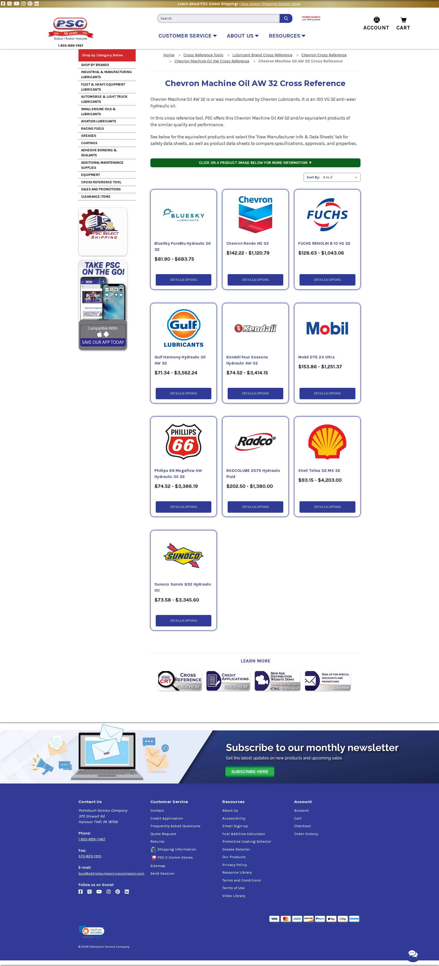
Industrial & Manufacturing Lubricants (106, 74)
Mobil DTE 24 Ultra (316, 357)
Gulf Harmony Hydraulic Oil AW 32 (180, 360)
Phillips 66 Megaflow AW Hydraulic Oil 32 (178, 473)
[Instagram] (24, 4)
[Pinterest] (31, 4)
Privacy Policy (234, 864)
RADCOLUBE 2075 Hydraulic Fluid (253, 473)
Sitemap (157, 865)
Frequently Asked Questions (175, 826)
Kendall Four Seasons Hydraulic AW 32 (247, 360)
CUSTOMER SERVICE (186, 35)
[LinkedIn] (37, 4)
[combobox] (218, 18)
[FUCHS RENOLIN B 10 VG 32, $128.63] (327, 215)
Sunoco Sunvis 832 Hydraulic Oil (182, 587)
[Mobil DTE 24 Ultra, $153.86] (327, 328)
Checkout (302, 826)
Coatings (89, 143)
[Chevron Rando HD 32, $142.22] (255, 215)
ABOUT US (241, 35)
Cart (298, 818)
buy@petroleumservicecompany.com (111, 873)
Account (301, 810)
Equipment (90, 175)
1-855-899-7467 (92, 839)
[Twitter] (10, 4)
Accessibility (233, 818)
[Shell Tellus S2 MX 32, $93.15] (327, 442)
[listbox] (341, 177)
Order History (306, 833)
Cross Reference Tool (101, 182)
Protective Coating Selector (246, 841)
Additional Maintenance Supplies (102, 165)
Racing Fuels (92, 128)
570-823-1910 (90, 856)
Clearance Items (95, 196)
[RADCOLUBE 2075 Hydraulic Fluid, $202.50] (255, 442)
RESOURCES (285, 35)
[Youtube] (17, 4)
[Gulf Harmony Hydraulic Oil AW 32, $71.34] (183, 328)
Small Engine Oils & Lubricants (98, 111)
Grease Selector (236, 849)
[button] (92, 932)
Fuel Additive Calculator (243, 833)
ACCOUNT (376, 28)
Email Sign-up (235, 826)
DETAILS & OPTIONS (183, 279)
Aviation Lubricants (98, 121)
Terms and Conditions (241, 880)
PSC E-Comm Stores (175, 857)
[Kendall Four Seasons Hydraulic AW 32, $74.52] (255, 328)
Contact (157, 810)
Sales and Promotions (101, 189)
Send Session (162, 873)
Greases (88, 136)
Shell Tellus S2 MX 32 (319, 470)
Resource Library (237, 872)
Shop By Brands (95, 65)
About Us (230, 810)
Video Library (233, 895)
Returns (157, 841)
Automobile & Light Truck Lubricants (104, 99)
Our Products (234, 857)
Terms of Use (233, 888)
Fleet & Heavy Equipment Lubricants (103, 86)
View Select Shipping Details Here (270, 4)
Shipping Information (177, 849)
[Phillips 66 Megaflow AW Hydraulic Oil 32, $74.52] (183, 442)
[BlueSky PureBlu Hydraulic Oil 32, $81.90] (183, 215)
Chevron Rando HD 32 (247, 243)
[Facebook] (4, 4)
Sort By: (313, 177)
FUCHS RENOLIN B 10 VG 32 (324, 243)
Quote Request (163, 833)
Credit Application (166, 818)
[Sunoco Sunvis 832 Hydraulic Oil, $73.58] (183, 555)
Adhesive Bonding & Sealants (99, 152)
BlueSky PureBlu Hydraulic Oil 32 (182, 246)
